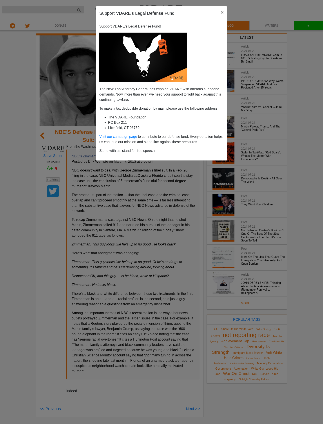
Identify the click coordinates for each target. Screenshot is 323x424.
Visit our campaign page (118, 136)
